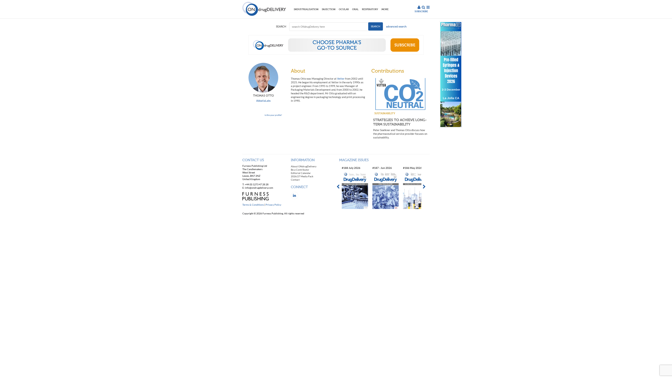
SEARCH (281, 26)
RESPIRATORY (370, 9)
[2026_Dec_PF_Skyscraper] (450, 127)
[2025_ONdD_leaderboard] (336, 53)
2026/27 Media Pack (302, 176)
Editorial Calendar (301, 173)
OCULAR (344, 9)
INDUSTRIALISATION (306, 9)
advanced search (396, 26)
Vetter (341, 78)
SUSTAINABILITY (384, 113)
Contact (295, 179)
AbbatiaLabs (263, 100)
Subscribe (421, 11)
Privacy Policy (273, 204)
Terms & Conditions (253, 204)
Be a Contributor (300, 169)
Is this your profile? (273, 115)
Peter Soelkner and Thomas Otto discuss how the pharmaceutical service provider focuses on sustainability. (400, 133)
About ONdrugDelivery (303, 166)
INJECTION (328, 9)
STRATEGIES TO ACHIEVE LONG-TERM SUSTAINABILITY (400, 122)
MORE (385, 9)
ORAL (355, 9)
